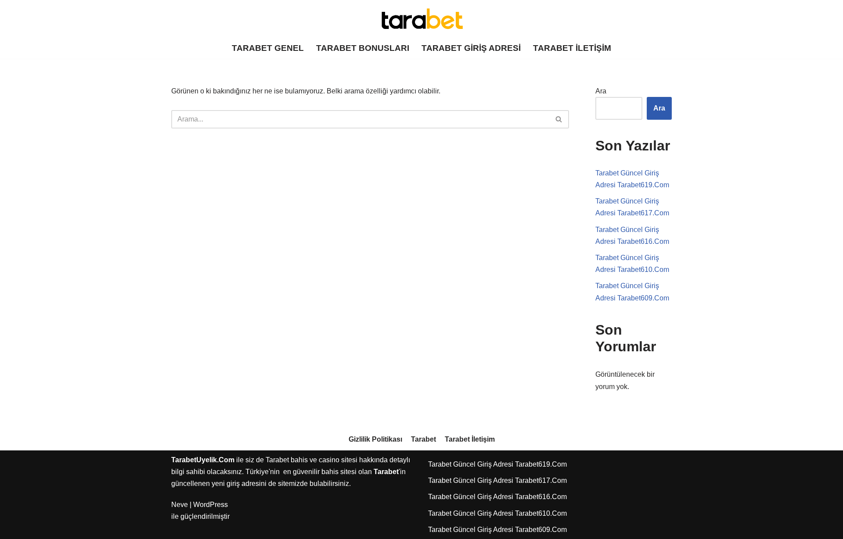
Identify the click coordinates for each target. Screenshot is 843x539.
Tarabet (423, 439)
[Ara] (559, 119)
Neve (179, 504)
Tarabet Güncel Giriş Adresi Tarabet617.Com (497, 480)
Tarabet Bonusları (362, 48)
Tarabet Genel (268, 48)
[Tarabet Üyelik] (421, 19)
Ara (600, 91)
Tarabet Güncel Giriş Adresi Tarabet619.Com (497, 464)
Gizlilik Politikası (375, 439)
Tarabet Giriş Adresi (471, 48)
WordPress (210, 504)
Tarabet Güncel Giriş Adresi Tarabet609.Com (497, 529)
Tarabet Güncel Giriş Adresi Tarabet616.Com (497, 496)
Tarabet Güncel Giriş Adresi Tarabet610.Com (497, 513)
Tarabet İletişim (572, 48)
